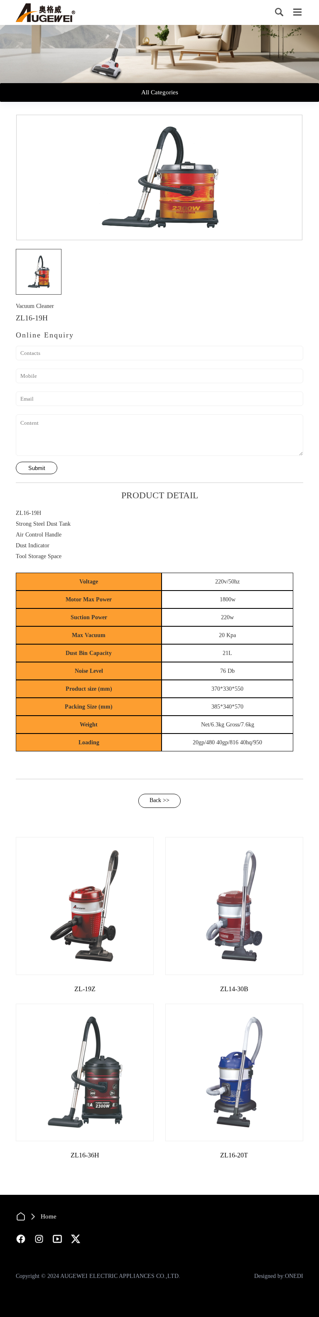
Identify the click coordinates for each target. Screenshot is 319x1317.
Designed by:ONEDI (278, 1276)
